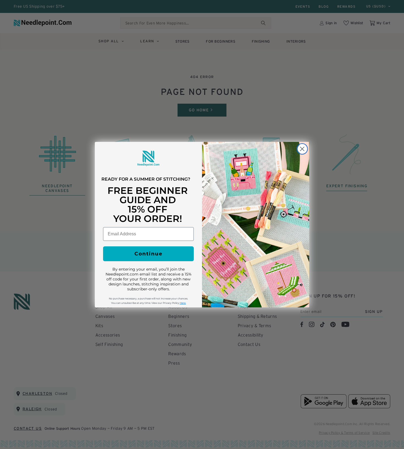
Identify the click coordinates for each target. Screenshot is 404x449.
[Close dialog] (302, 149)
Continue (148, 254)
